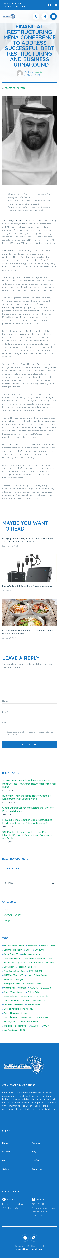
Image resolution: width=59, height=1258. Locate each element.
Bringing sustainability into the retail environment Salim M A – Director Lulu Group (28, 540)
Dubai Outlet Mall (12, 958)
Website (5, 722)
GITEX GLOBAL (35, 971)
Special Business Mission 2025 (18, 1017)
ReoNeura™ (39, 1000)
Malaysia (20, 979)
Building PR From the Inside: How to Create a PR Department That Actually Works (27, 797)
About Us (36, 1143)
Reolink (26, 1000)
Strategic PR (10, 1021)
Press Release (10, 996)
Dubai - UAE (15, 3)
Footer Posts (12, 88)
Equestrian (9, 967)
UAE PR (46, 1026)
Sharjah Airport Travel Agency (18, 1009)
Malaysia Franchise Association (19, 983)
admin (38, 72)
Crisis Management (31, 954)
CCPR (28, 950)
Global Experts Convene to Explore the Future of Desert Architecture (28, 809)
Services (6, 1151)
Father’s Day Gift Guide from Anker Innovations (27, 586)
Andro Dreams (48, 945)
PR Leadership (42, 996)
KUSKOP (8, 979)
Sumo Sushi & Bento (29, 1021)
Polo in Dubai (34, 992)
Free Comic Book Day (14, 971)
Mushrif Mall (9, 987)
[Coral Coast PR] (53, 16)
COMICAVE (40, 950)
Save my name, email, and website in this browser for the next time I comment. (30, 733)
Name (5, 701)
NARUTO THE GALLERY (40, 987)
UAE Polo (35, 1026)
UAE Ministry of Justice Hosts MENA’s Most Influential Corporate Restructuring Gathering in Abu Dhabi (27, 835)
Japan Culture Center (37, 975)
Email (5, 712)
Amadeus (32, 945)
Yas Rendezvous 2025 (14, 1030)
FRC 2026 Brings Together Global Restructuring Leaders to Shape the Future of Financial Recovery (29, 821)
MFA (39, 983)
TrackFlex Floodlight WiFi (15, 1026)
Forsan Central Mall (27, 967)
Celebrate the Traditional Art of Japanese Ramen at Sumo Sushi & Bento (28, 632)
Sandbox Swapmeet (13, 1004)
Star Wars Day (43, 1017)
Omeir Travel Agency (14, 992)
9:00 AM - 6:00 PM (16, 6)
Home (5, 1143)
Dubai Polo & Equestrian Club (38, 958)
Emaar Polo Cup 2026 (14, 962)
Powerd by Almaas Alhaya (29, 1249)
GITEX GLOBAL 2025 (13, 975)
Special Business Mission (15, 1013)
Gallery (5, 1169)
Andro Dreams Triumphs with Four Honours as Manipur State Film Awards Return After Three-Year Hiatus (29, 783)
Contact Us (37, 1169)
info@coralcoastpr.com (14, 1204)
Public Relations (11, 1000)
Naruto (22, 987)
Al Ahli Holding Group (14, 945)
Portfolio (36, 1160)
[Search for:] (29, 882)
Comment (12, 678)
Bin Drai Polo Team (13, 950)
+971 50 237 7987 (10, 1208)
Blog (5, 909)
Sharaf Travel (33, 1004)
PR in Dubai (26, 996)
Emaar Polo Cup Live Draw (41, 962)
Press (22, 88)
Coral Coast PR (11, 954)
